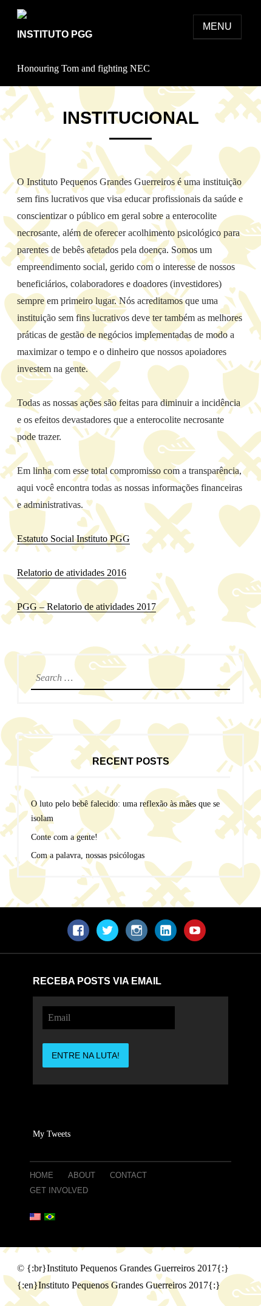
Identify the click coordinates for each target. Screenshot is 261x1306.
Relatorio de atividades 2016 (71, 572)
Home (41, 1175)
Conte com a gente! (64, 837)
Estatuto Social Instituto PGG (73, 538)
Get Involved (59, 1190)
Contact (128, 1175)
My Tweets (51, 1134)
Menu (217, 26)
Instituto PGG (54, 34)
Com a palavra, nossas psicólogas (87, 855)
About (81, 1175)
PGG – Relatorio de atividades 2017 (86, 606)
